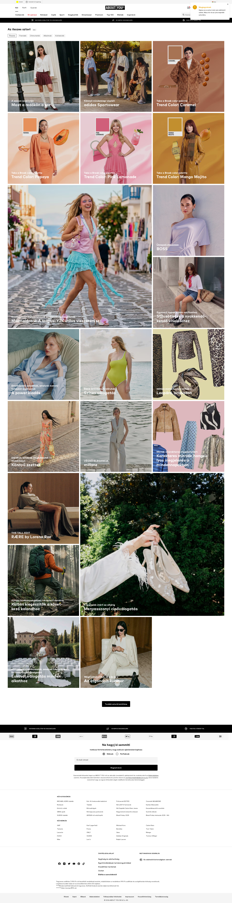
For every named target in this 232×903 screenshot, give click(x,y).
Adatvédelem (153, 775)
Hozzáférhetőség (144, 897)
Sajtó (74, 897)
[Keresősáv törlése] (215, 15)
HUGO (59, 836)
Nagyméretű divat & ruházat (127, 812)
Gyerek (33, 8)
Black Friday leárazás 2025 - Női (157, 815)
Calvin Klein (150, 825)
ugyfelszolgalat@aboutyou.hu (136, 778)
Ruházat (60, 805)
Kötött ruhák (62, 808)
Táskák (89, 805)
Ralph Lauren (121, 839)
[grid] (116, 365)
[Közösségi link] (59, 863)
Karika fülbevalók (152, 805)
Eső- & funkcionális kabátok (97, 801)
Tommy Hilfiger (151, 836)
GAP (58, 825)
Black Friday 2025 (122, 815)
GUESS (89, 836)
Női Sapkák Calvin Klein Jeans (127, 808)
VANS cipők (61, 812)
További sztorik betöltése (116, 704)
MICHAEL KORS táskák (65, 801)
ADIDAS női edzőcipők (95, 815)
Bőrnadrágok (91, 808)
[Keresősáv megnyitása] (182, 15)
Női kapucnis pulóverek (95, 812)
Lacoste (60, 832)
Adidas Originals (122, 836)
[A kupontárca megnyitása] (188, 7)
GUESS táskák (62, 815)
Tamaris (60, 829)
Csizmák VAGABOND (153, 801)
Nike (58, 839)
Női (16, 8)
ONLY (89, 832)
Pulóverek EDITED (122, 801)
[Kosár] (215, 7)
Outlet (21, 2)
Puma (89, 829)
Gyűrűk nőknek (151, 812)
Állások (83, 897)
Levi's (89, 839)
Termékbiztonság (161, 897)
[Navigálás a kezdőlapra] (70, 854)
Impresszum (129, 897)
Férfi (24, 8)
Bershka (119, 829)
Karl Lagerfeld (92, 825)
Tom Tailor (150, 829)
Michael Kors (121, 825)
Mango (148, 832)
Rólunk (66, 897)
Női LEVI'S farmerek (123, 805)
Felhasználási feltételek (112, 897)
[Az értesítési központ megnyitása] (202, 8)
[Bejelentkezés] (195, 7)
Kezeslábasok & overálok (155, 808)
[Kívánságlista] (208, 7)
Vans (118, 832)
